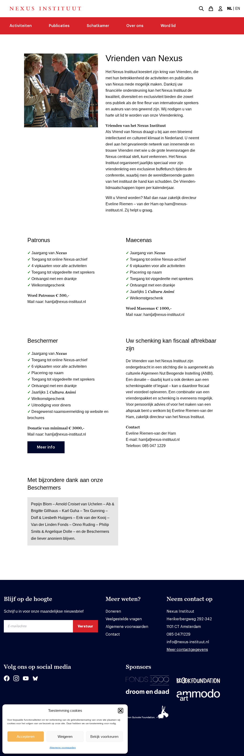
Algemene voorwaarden (63, 747)
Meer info (46, 447)
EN (237, 9)
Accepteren (26, 736)
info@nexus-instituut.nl (188, 642)
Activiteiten (21, 26)
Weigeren (65, 736)
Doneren (113, 611)
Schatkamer (98, 26)
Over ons (134, 26)
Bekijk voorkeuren (104, 736)
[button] (120, 710)
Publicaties (59, 26)
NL (229, 9)
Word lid (168, 26)
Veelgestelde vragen (124, 619)
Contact (113, 634)
